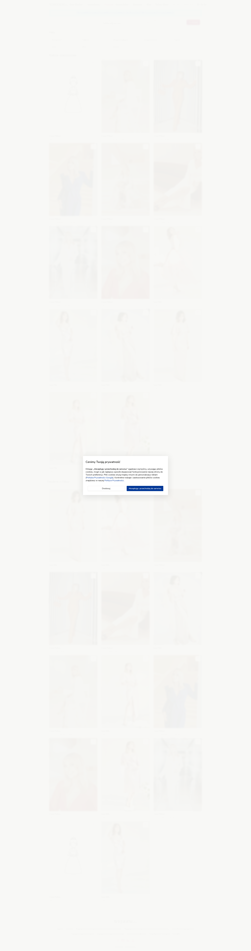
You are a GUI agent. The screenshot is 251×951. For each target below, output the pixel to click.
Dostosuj (106, 488)
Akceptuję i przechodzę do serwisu (145, 488)
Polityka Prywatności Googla (99, 477)
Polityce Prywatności (114, 480)
